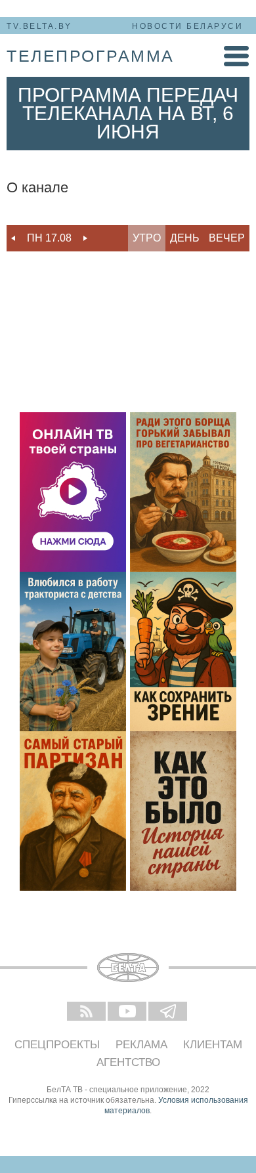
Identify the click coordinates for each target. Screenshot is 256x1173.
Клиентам (212, 1044)
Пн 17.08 (49, 238)
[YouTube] (128, 1012)
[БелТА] (128, 967)
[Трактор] (73, 651)
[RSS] (87, 1012)
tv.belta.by (39, 26)
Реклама (141, 1044)
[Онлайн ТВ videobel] (73, 492)
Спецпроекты (57, 1044)
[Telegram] (168, 1012)
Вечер (227, 238)
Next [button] (85, 238)
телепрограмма (91, 56)
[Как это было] (183, 811)
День (185, 238)
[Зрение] (183, 651)
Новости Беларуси (187, 26)
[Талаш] (73, 811)
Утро (147, 238)
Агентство (128, 1062)
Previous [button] (13, 238)
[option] (49, 238)
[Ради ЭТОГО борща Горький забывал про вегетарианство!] (183, 492)
